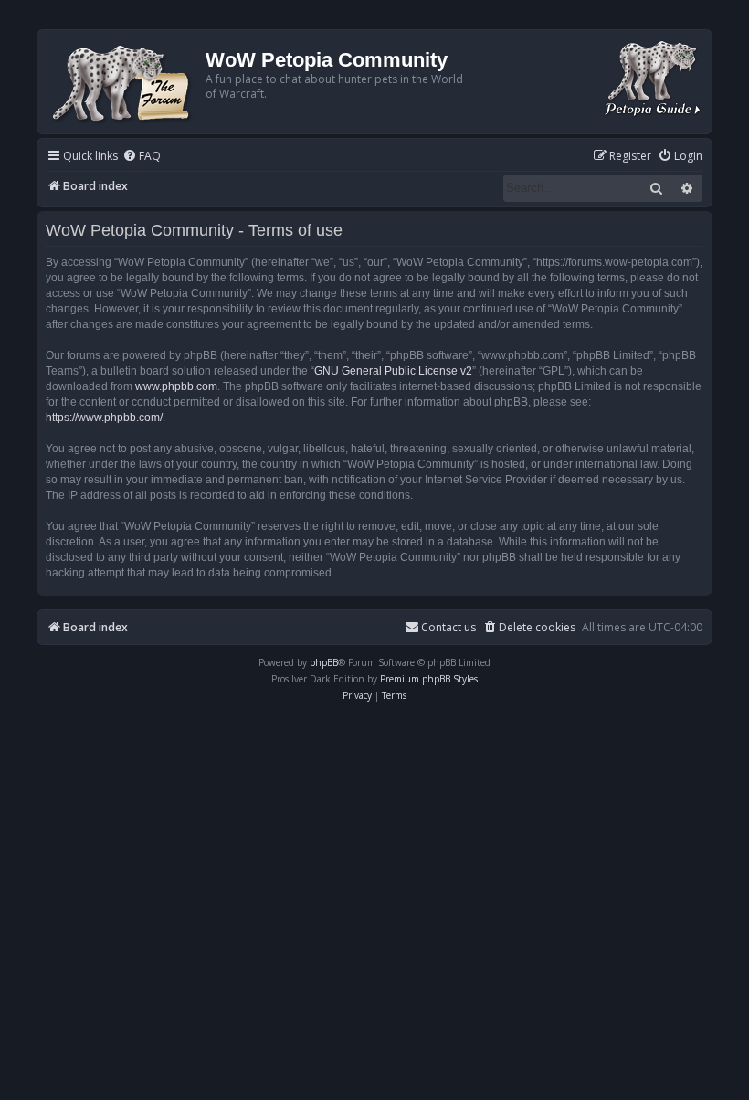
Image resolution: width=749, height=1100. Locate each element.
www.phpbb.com (176, 386)
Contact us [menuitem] (448, 627)
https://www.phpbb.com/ (104, 417)
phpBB (324, 662)
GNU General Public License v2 (393, 371)
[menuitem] (141, 156)
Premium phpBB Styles (429, 678)
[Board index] (124, 82)
